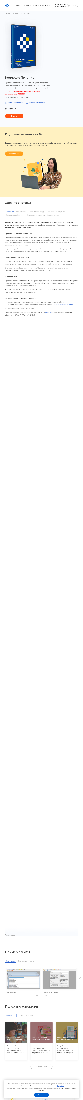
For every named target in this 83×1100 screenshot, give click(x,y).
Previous (4, 976)
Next (79, 976)
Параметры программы (50, 992)
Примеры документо (26, 961)
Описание (10, 212)
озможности (21, 212)
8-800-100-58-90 (60, 6)
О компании (44, 5)
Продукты (26, 5)
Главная (17, 5)
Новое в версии (53, 215)
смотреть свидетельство (63, 305)
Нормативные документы (56, 212)
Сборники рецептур (36, 212)
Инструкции (10, 1015)
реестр (48, 312)
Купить (35, 5)
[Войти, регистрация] (72, 5)
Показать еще (41, 1066)
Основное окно (11, 992)
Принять (41, 1095)
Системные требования (36, 215)
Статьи (20, 1015)
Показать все (10, 935)
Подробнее (60, 1086)
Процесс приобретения (15, 215)
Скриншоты (10, 961)
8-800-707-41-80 (60, 4)
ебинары (29, 1015)
